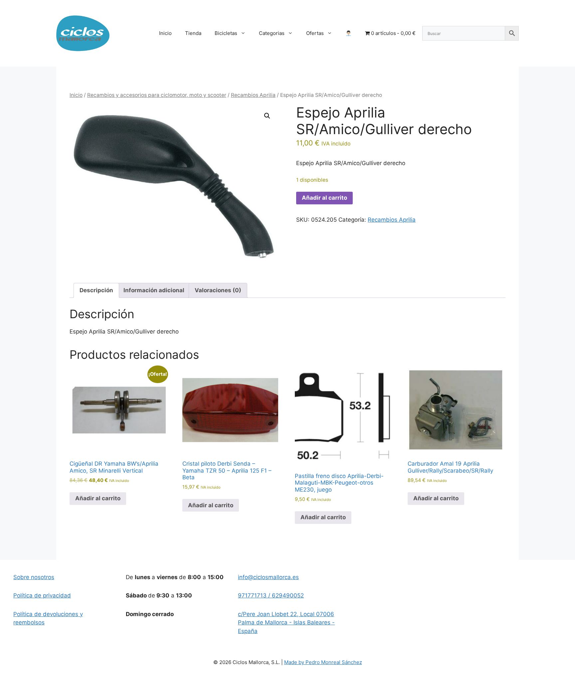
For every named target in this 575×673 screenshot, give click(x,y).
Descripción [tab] (96, 290)
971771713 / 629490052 (271, 595)
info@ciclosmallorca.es (268, 577)
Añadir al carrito (324, 197)
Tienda (193, 33)
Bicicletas (226, 33)
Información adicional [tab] (153, 290)
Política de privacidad (42, 595)
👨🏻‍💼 (348, 33)
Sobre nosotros (33, 577)
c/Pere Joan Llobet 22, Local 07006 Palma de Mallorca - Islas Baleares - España (286, 622)
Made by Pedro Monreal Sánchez (323, 662)
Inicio (165, 33)
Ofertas (315, 33)
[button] (267, 116)
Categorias (272, 33)
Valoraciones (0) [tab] (218, 290)
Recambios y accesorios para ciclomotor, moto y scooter (156, 95)
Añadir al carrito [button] (97, 498)
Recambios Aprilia (253, 95)
